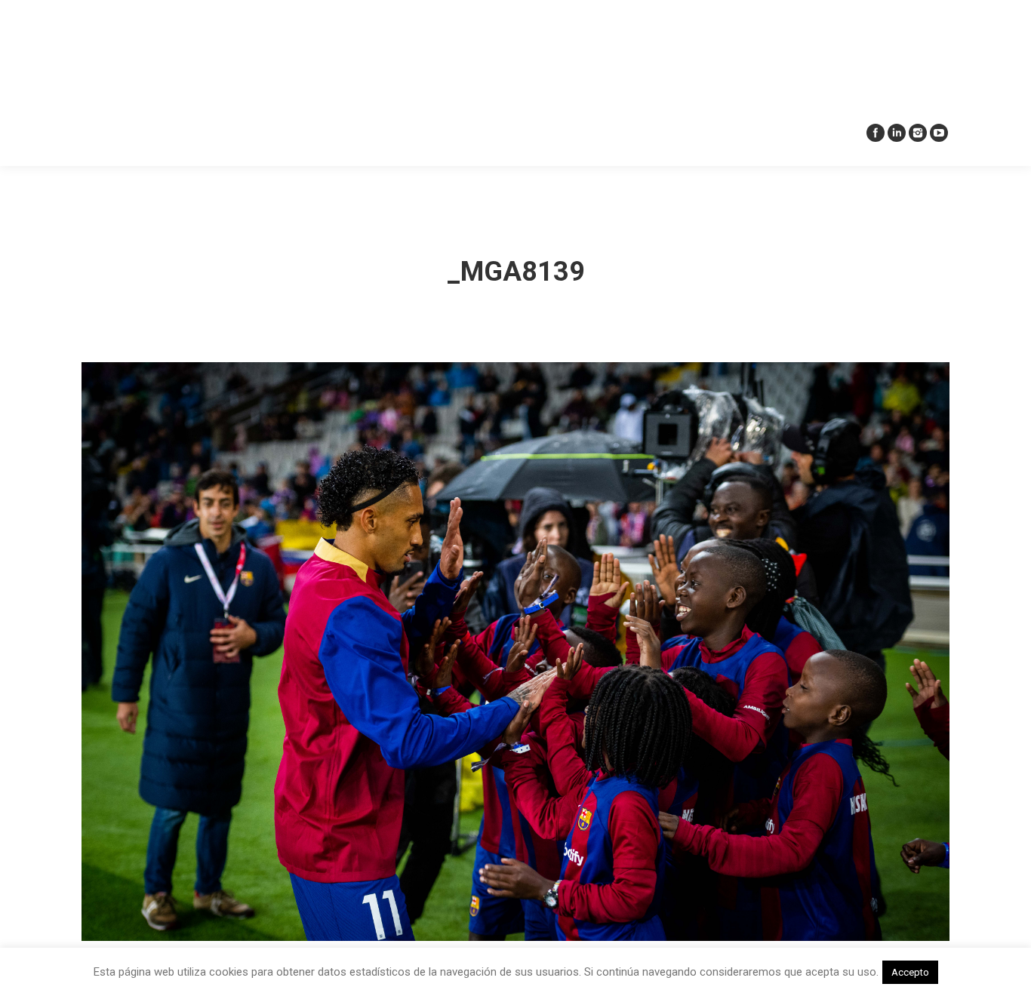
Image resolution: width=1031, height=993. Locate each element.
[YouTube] (939, 133)
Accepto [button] (910, 972)
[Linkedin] (897, 133)
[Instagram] (918, 133)
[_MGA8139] (515, 651)
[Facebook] (875, 133)
